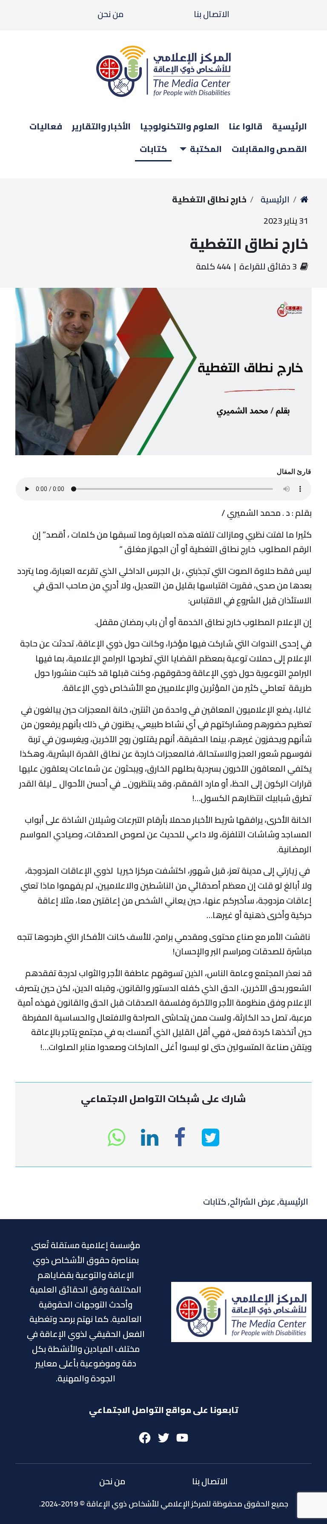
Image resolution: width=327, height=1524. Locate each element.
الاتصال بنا (211, 14)
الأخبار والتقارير (101, 126)
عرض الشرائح (252, 1201)
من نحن (110, 14)
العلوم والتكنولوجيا (179, 126)
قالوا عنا (245, 126)
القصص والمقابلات (269, 149)
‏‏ (304, 199)
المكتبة (206, 149)
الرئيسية (289, 126)
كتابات (153, 149)
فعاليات (45, 126)
